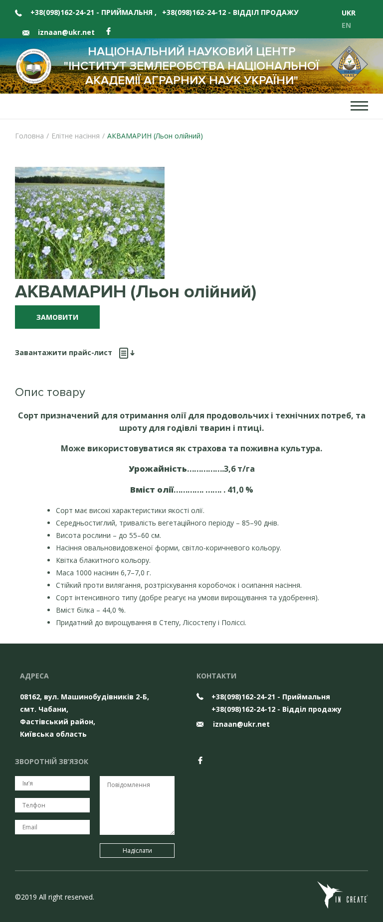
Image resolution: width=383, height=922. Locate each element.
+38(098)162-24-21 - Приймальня (93, 12)
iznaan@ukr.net (65, 32)
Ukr (349, 12)
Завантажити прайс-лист (64, 352)
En (346, 25)
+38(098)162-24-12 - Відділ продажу (230, 12)
